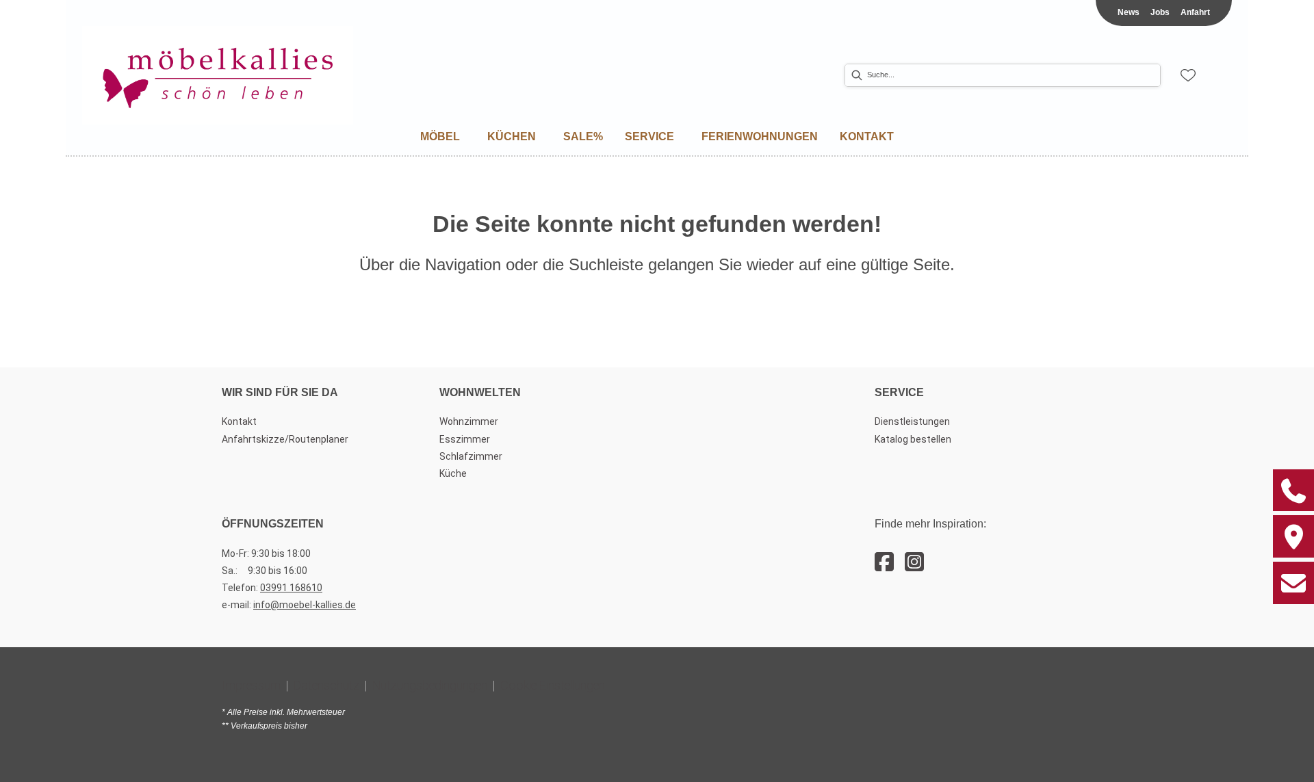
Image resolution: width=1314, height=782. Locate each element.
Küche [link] (453, 473)
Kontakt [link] (239, 421)
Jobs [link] (1160, 12)
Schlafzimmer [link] (470, 456)
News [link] (1128, 12)
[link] (440, 136)
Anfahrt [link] (1195, 12)
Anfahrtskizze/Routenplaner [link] (285, 439)
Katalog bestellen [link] (913, 439)
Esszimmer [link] (464, 439)
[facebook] (884, 562)
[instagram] (914, 562)
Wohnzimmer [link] (468, 421)
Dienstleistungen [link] (912, 421)
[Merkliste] (1188, 75)
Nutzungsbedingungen (429, 685)
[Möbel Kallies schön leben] (217, 75)
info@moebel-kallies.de (304, 604)
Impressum (251, 685)
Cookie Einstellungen (552, 685)
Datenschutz (326, 685)
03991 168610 (291, 587)
